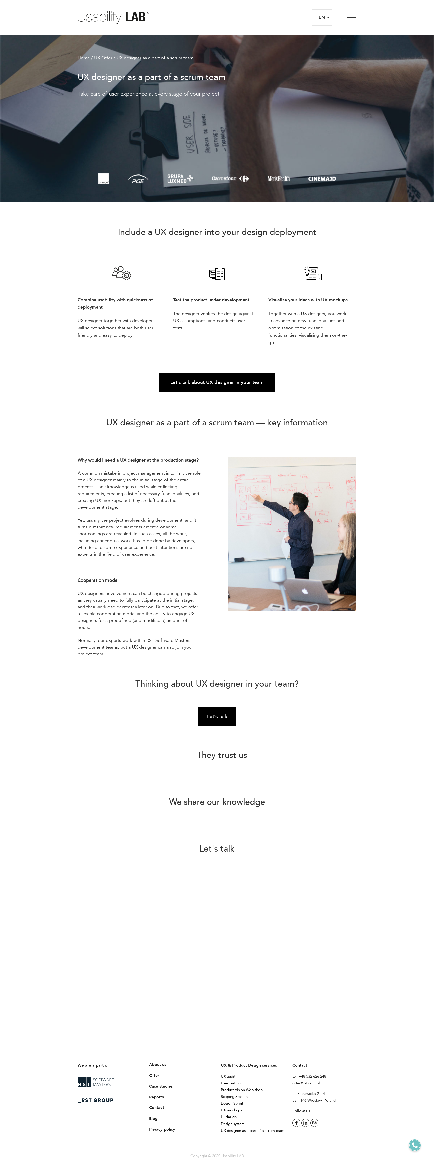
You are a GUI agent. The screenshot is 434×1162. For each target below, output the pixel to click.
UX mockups (231, 1110)
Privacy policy (162, 1129)
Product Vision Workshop (242, 1089)
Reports (156, 1097)
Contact (156, 1107)
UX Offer (103, 58)
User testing (231, 1083)
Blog (153, 1118)
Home (84, 58)
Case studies (161, 1086)
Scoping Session (234, 1096)
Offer (154, 1075)
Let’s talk (217, 716)
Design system (233, 1123)
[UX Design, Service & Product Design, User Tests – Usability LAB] (115, 18)
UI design (229, 1117)
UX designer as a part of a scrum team (252, 1130)
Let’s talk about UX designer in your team (217, 382)
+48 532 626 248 (312, 1076)
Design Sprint (232, 1103)
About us (157, 1064)
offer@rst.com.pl (306, 1083)
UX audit (228, 1076)
